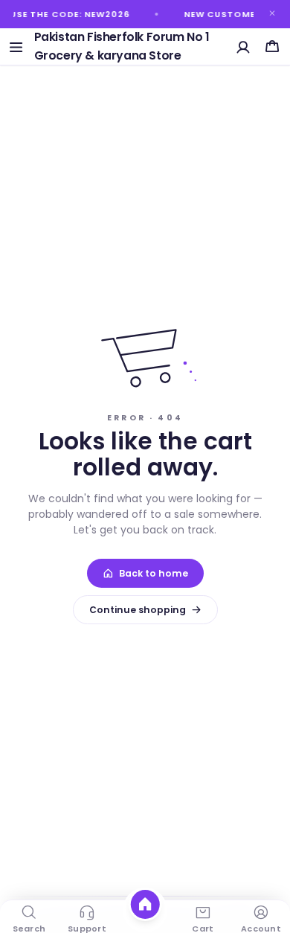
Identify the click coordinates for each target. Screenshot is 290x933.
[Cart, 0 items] (272, 46)
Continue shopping (137, 609)
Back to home (153, 573)
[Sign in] (244, 46)
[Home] (145, 904)
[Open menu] (16, 46)
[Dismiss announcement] (272, 14)
